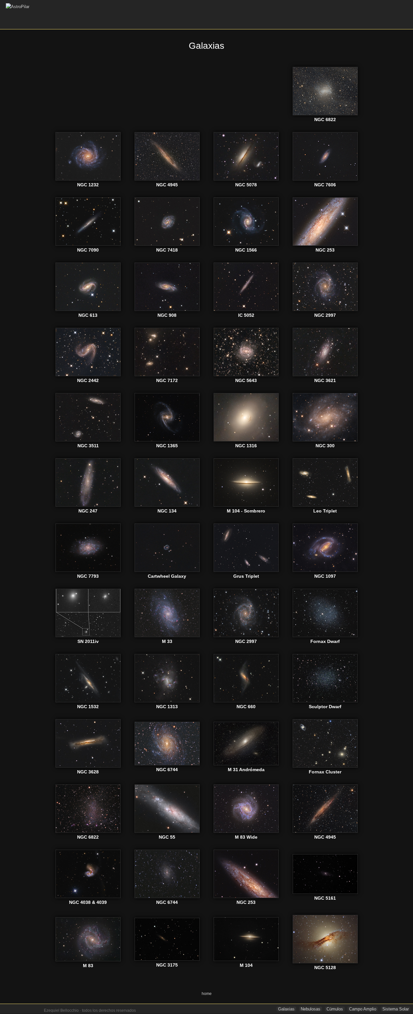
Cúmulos (335, 1009)
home (207, 993)
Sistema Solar (395, 1009)
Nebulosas (310, 1009)
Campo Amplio (362, 1009)
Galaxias (286, 1009)
